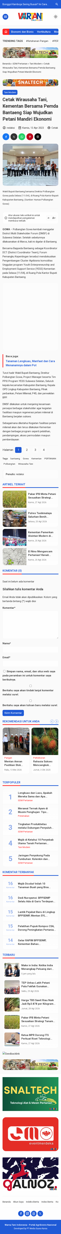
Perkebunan (39, 758)
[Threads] (34, 1213)
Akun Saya (18, 1201)
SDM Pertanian (25, 800)
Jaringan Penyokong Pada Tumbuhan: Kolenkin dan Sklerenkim (34, 859)
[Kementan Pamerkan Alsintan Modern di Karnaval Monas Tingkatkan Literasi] (14, 537)
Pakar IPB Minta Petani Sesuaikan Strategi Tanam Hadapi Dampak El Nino (37, 1021)
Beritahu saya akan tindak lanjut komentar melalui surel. (28, 692)
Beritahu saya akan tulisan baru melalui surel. (30, 705)
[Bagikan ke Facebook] (6, 136)
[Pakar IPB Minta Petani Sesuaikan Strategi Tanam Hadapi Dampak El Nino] (14, 499)
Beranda (7, 1201)
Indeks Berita (32, 1201)
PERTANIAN (50, 458)
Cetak (55, 127)
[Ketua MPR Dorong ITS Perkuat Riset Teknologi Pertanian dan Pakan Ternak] (12, 1039)
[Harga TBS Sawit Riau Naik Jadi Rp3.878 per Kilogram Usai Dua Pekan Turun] (12, 1005)
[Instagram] (27, 1213)
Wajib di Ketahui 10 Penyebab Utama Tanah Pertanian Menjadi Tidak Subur (36, 843)
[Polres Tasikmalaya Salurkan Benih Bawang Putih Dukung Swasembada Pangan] (14, 518)
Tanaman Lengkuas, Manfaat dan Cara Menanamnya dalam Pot (30, 363)
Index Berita (47, 1201)
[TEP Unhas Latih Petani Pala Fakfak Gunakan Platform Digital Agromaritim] (12, 987)
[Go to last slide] (52, 721)
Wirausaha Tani (25, 463)
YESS (39, 268)
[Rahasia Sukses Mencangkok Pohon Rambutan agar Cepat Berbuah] (45, 741)
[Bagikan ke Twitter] (14, 136)
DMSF (43, 233)
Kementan (37, 458)
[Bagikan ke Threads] (37, 136)
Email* (6, 657)
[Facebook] (21, 1213)
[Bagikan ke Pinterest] (29, 136)
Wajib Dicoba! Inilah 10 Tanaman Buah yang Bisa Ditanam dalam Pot (33, 887)
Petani (18, 393)
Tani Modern (10, 92)
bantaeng (15, 458)
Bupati (53, 272)
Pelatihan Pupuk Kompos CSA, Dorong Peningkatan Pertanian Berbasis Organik (36, 930)
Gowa (26, 458)
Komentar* (9, 607)
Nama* (7, 643)
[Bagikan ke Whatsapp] (21, 136)
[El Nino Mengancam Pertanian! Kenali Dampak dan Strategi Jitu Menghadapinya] (14, 556)
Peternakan (23, 816)
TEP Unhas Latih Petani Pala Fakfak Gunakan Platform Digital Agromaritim (38, 986)
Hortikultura (43, 31)
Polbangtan (9, 377)
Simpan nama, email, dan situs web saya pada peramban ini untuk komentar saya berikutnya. (29, 675)
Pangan (8, 758)
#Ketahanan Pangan (37, 41)
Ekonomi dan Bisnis (22, 31)
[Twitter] (40, 1213)
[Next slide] (56, 721)
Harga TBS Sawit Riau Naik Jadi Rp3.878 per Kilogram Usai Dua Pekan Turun (37, 1004)
